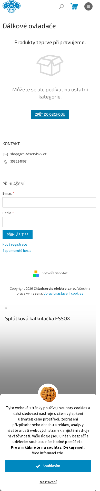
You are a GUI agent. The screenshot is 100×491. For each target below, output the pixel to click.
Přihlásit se (17, 234)
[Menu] (88, 6)
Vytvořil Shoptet (55, 273)
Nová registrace (15, 244)
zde (60, 453)
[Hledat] (61, 6)
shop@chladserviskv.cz (28, 154)
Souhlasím (51, 466)
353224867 (18, 161)
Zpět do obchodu (50, 114)
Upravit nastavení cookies (63, 293)
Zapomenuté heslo (17, 250)
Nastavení (48, 482)
